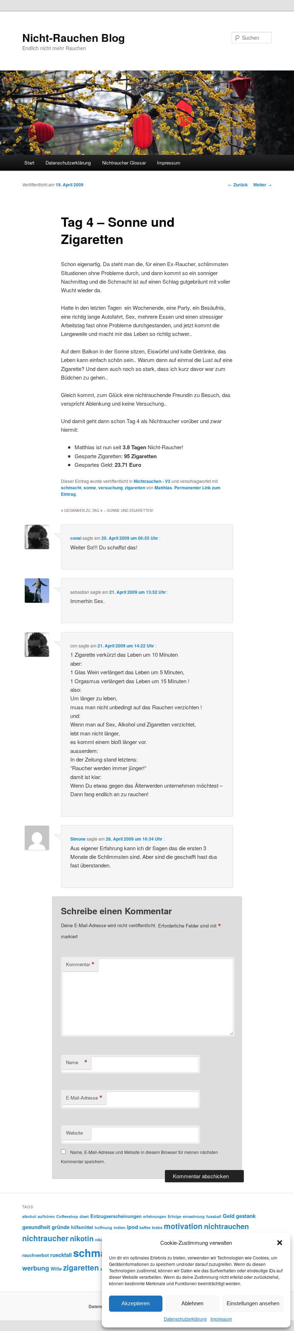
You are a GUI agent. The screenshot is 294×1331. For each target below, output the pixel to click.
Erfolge (174, 1216)
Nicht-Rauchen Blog (73, 37)
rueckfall (61, 1255)
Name (76, 1062)
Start (29, 162)
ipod (132, 1227)
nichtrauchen (226, 1226)
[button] (279, 1242)
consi (75, 538)
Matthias (163, 487)
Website (74, 1132)
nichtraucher (45, 1238)
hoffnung (103, 1227)
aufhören (46, 1216)
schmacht (71, 487)
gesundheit (36, 1227)
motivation (183, 1226)
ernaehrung (194, 1216)
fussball (213, 1216)
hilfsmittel (82, 1227)
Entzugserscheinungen (116, 1216)
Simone (78, 839)
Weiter (262, 184)
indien (119, 1227)
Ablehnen (192, 1303)
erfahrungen (154, 1216)
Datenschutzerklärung (185, 1319)
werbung (35, 1268)
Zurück (238, 184)
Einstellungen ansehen (253, 1303)
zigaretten (135, 487)
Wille (56, 1268)
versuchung (110, 487)
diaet (84, 1216)
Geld (228, 1216)
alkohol (29, 1216)
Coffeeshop (67, 1216)
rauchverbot (35, 1255)
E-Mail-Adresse (84, 1098)
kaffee (145, 1227)
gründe (61, 1227)
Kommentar (80, 964)
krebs (157, 1227)
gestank (246, 1216)
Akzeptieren (136, 1303)
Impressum (221, 1319)
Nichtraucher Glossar (124, 162)
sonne (90, 487)
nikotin (82, 1238)
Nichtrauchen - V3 (152, 481)
